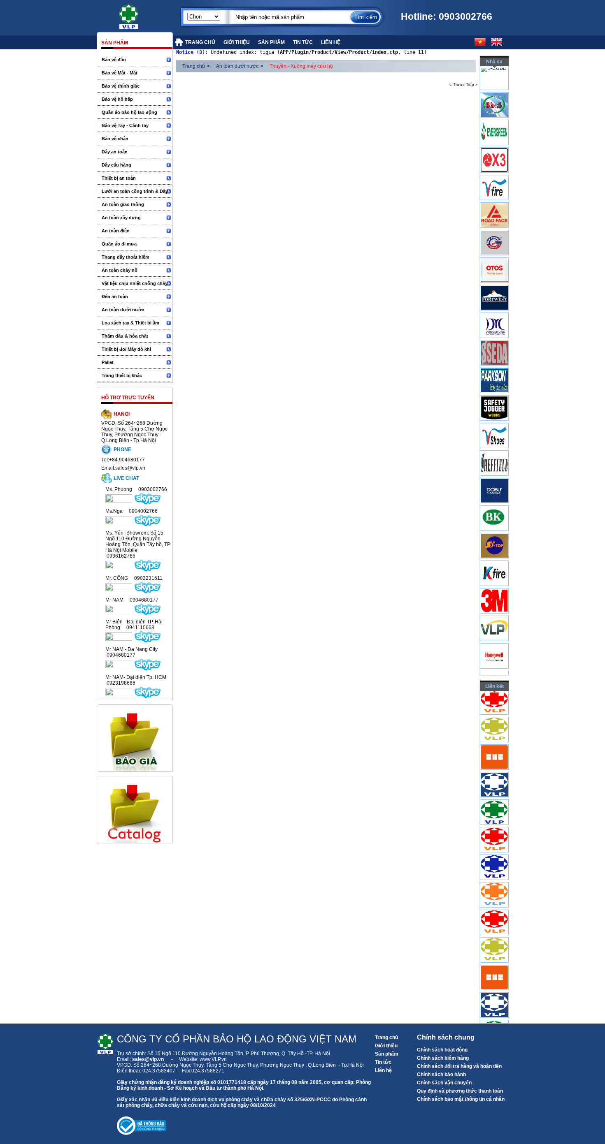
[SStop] (494, 562)
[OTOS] (494, 286)
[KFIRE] (494, 589)
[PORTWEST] (494, 314)
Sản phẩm (386, 1054)
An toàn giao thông (123, 204)
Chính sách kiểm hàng (443, 1058)
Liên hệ (383, 1070)
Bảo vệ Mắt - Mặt (119, 72)
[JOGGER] (494, 424)
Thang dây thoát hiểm (125, 257)
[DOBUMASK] (494, 506)
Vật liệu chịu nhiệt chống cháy (135, 283)
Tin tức (383, 1062)
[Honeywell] (494, 672)
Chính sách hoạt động (442, 1050)
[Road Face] (494, 231)
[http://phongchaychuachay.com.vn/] (494, 856)
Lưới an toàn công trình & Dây (135, 191)
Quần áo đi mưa (119, 243)
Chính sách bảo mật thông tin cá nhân (461, 1099)
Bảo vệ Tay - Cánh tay (125, 125)
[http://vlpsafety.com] (494, 828)
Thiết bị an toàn (119, 178)
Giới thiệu (386, 1046)
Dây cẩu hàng (116, 164)
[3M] (494, 617)
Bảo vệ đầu (114, 59)
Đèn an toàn (115, 296)
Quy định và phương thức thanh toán (460, 1091)
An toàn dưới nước (123, 309)
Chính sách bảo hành (441, 1074)
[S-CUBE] (493, 73)
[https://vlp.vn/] (138, 14)
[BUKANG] (494, 534)
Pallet (108, 362)
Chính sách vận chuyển (444, 1083)
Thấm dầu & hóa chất (125, 335)
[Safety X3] (494, 176)
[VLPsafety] (494, 644)
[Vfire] (494, 203)
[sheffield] (494, 479)
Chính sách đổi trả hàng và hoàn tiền (459, 1066)
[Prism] (494, 341)
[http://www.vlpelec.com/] (494, 745)
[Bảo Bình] (494, 121)
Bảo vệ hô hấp (117, 99)
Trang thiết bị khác (122, 375)
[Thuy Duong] (494, 259)
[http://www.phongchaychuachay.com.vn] (494, 718)
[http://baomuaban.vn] (494, 773)
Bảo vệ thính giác (121, 85)
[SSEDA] (494, 369)
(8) (190, 52)
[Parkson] (494, 396)
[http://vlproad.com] (494, 911)
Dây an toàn (115, 151)
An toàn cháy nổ (119, 270)
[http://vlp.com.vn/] (494, 801)
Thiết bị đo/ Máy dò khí (126, 349)
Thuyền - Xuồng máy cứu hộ (301, 66)
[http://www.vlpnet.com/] (494, 883)
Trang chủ (193, 66)
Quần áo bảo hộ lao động (129, 112)
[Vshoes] (494, 451)
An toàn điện (116, 230)
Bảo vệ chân (115, 138)
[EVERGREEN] (494, 148)
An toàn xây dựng (121, 217)
